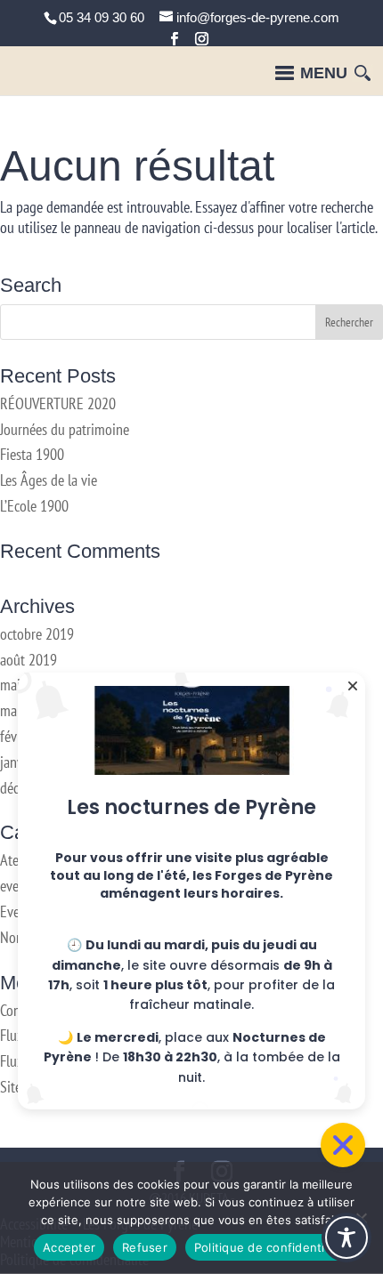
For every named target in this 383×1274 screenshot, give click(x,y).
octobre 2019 (37, 634)
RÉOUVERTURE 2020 (58, 403)
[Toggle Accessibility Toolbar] (346, 1237)
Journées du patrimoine (64, 429)
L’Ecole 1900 (34, 506)
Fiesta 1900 (32, 454)
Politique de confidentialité (271, 1247)
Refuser (144, 1247)
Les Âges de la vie (48, 480)
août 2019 (28, 659)
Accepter (69, 1247)
